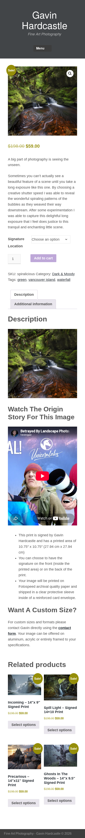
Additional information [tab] (33, 304)
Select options (23, 725)
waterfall (63, 280)
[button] (70, 73)
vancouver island (41, 280)
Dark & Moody (63, 274)
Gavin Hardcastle (44, 20)
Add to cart (43, 258)
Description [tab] (24, 295)
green (21, 280)
